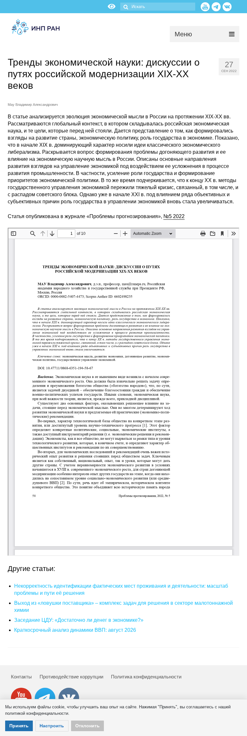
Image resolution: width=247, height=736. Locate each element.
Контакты (21, 676)
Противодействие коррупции (71, 676)
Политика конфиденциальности (146, 676)
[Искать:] (157, 7)
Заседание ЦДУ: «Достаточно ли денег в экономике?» (78, 620)
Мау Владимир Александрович (33, 104)
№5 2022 (174, 216)
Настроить (52, 725)
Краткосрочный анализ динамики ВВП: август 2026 (75, 630)
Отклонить (87, 725)
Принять (19, 725)
